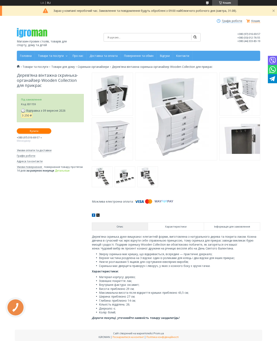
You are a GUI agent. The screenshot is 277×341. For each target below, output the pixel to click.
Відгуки (165, 56)
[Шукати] (195, 37)
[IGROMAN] (32, 33)
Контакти (182, 56)
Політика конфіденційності (162, 337)
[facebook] (93, 216)
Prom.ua (159, 333)
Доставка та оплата (104, 56)
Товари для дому (63, 67)
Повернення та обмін (139, 56)
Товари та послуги (51, 56)
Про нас (77, 56)
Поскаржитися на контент (128, 337)
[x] (98, 216)
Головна (26, 56)
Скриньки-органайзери (93, 67)
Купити (34, 131)
